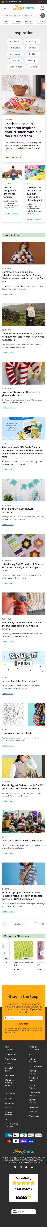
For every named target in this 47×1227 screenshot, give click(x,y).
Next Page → (19, 924)
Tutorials (16, 47)
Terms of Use (10, 1054)
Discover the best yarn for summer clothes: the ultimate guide (35, 194)
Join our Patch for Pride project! (19, 681)
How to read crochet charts (17, 733)
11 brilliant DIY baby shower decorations (17, 510)
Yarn (5, 22)
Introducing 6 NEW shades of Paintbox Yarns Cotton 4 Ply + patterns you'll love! (23, 567)
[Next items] (42, 953)
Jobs (6, 1119)
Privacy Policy (10, 1032)
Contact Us (9, 1103)
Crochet (41, 22)
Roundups (32, 41)
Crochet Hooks (35, 1066)
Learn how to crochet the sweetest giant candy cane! (21, 393)
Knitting (29, 22)
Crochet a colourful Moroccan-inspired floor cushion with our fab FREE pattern (23, 129)
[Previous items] (4, 953)
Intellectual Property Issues (9, 1083)
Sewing (31, 60)
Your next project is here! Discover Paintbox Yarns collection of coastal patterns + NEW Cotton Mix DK (22, 895)
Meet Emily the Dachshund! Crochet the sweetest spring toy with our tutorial (22, 625)
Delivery (8, 1063)
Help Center (10, 1075)
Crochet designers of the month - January (10, 192)
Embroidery (15, 66)
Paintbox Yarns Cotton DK (23, 963)
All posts (14, 41)
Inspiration (33, 1107)
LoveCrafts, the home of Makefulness (23, 840)
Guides (32, 47)
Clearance (33, 1111)
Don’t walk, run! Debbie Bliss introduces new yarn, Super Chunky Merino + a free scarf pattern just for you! (22, 276)
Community (34, 1116)
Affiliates (8, 1107)
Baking (34, 66)
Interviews (15, 53)
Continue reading (14, 157)
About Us (9, 1098)
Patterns (16, 22)
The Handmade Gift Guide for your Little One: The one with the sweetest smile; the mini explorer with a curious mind (23, 452)
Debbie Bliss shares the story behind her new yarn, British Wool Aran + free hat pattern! (23, 336)
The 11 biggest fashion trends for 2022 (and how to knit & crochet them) (23, 787)
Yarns (31, 1054)
